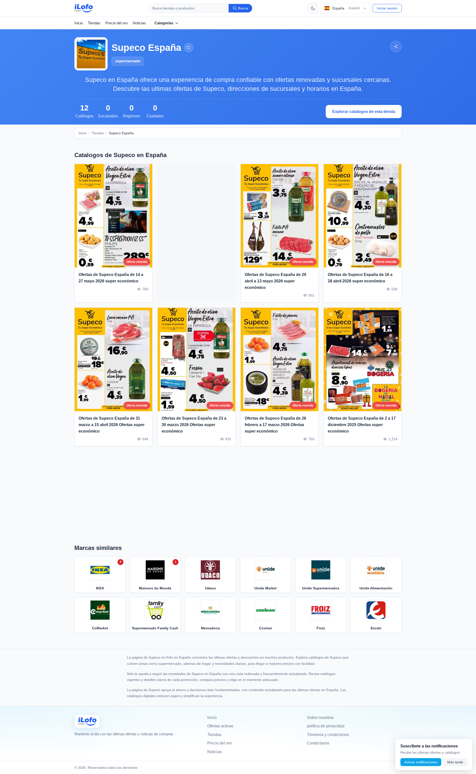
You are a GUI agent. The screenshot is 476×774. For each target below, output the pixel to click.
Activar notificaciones (420, 762)
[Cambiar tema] (313, 8)
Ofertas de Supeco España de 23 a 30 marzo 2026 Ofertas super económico (194, 424)
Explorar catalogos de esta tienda (363, 111)
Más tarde (455, 762)
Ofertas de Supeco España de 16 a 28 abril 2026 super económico (360, 278)
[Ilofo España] (87, 721)
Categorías (163, 23)
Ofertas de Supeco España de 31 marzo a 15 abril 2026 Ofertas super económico (112, 424)
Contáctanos (318, 743)
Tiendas (94, 23)
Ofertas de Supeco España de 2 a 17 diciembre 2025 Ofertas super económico (362, 424)
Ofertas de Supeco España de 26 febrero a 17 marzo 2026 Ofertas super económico (275, 424)
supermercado (127, 61)
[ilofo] (83, 8)
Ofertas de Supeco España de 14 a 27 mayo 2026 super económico (111, 278)
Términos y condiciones (328, 735)
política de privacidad (325, 726)
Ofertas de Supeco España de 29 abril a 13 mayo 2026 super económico (275, 281)
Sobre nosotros (320, 717)
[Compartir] (396, 46)
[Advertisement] (196, 233)
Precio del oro (116, 23)
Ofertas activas (220, 726)
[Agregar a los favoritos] (188, 47)
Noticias (139, 23)
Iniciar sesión (387, 8)
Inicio (78, 23)
